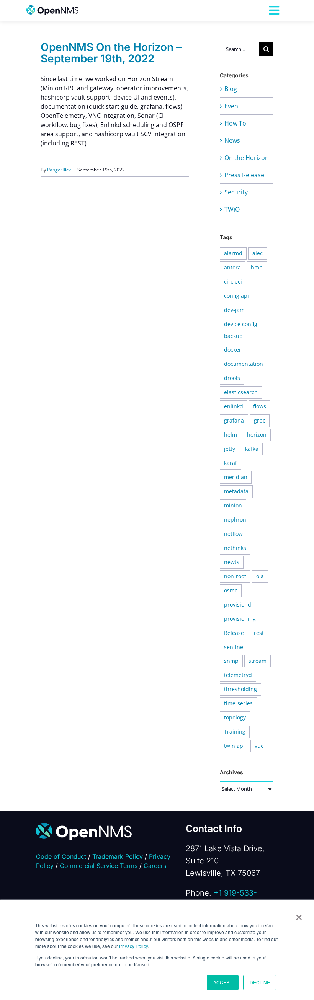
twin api (234, 745)
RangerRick (59, 169)
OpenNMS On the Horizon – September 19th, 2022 (111, 53)
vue (259, 745)
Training (234, 731)
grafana (234, 420)
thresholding (240, 689)
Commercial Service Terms (98, 865)
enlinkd (233, 406)
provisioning (240, 618)
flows (259, 406)
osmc (230, 590)
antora (232, 267)
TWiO (232, 209)
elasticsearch (241, 392)
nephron (235, 519)
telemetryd (238, 675)
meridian (235, 477)
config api (236, 295)
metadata (236, 491)
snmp (231, 660)
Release (234, 632)
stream (258, 660)
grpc (259, 420)
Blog (230, 89)
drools (232, 378)
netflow (233, 533)
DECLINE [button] (260, 982)
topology (235, 717)
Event (232, 106)
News (232, 140)
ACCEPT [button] (222, 982)
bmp (257, 267)
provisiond (237, 604)
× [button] (298, 914)
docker (232, 349)
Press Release (244, 175)
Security (236, 192)
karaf (230, 463)
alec (257, 253)
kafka (251, 448)
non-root (235, 576)
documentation (243, 363)
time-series (238, 703)
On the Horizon (246, 157)
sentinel (234, 647)
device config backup (240, 329)
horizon (257, 434)
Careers (155, 865)
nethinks (235, 547)
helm (230, 434)
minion (233, 505)
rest (259, 632)
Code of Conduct (61, 856)
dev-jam (234, 309)
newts (231, 562)
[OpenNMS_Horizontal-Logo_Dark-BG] (84, 826)
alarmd (233, 253)
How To (235, 123)
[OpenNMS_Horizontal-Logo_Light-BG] (52, 8)
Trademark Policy (117, 856)
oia (260, 576)
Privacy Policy (133, 946)
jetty (229, 448)
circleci (233, 281)
